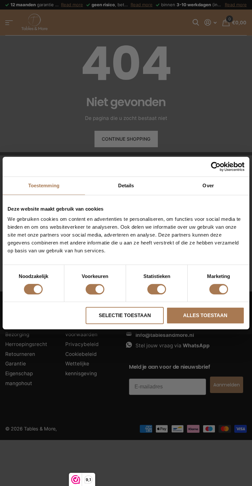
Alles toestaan (205, 315)
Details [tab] (126, 185)
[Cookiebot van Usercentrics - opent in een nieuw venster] (215, 167)
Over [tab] (208, 185)
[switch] (95, 289)
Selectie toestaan (125, 315)
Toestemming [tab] (43, 185)
